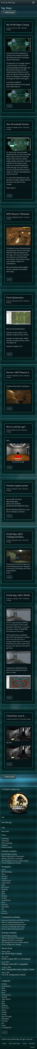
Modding (5, 889)
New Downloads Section (17, 124)
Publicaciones (6, 881)
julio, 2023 (5, 957)
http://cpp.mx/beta (12, 84)
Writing (4, 898)
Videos (4, 1010)
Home (4, 870)
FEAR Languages (7, 843)
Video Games (6, 883)
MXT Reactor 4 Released (17, 214)
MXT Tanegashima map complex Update (15, 861)
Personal (5, 905)
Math (3, 894)
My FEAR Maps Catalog (17, 24)
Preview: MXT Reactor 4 (17, 372)
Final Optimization (15, 297)
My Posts (5, 876)
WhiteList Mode (7, 847)
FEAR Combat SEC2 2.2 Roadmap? (13, 856)
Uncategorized (6, 1027)
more (9, 106)
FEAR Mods (5, 841)
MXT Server (5, 887)
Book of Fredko (7, 1017)
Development (6, 900)
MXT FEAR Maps (7, 872)
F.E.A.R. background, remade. (11, 863)
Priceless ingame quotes (17, 485)
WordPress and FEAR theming (19, 920)
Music (3, 902)
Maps (3, 892)
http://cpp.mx (15, 87)
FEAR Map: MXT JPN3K (18, 595)
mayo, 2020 (5, 972)
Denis (3, 929)
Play (3, 817)
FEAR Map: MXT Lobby (17, 927)
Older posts (9, 12)
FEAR (3, 828)
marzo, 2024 (6, 951)
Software (5, 845)
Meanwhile (5, 907)
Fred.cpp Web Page (8, 3)
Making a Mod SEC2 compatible (12, 859)
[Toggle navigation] (33, 2)
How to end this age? (16, 426)
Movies (4, 990)
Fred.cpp (8, 29)
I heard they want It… (16, 716)
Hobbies (4, 878)
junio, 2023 (5, 962)
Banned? (4, 913)
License (4, 911)
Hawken (4, 1012)
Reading (4, 896)
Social (3, 1025)
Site (3, 909)
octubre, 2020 (6, 967)
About (4, 874)
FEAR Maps (5, 839)
